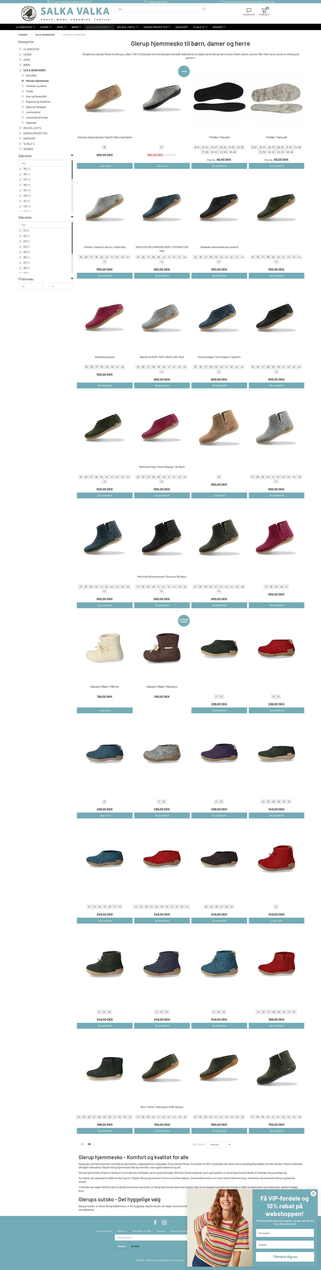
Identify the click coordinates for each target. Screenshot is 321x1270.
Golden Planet (178, 1260)
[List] (89, 1144)
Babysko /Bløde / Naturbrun (162, 686)
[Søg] (204, 9)
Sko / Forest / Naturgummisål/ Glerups (162, 1106)
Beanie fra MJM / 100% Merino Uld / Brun (162, 356)
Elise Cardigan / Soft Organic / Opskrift (219, 356)
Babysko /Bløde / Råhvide (104, 686)
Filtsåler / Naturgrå (276, 137)
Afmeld (135, 1246)
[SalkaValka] (65, 13)
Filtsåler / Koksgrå (219, 137)
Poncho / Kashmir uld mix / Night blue (105, 247)
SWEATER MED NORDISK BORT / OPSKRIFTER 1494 (162, 248)
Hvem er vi (122, 1231)
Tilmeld (121, 1246)
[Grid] (82, 1144)
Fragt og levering (103, 1231)
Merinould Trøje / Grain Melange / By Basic (162, 466)
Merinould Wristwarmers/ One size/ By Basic (162, 576)
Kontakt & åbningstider (181, 1231)
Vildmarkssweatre (105, 356)
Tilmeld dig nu (285, 1256)
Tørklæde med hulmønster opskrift (219, 247)
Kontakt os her (249, 14)
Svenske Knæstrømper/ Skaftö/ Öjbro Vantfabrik (105, 137)
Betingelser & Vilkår (141, 1231)
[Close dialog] (313, 1193)
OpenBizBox (163, 1260)
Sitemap (161, 1231)
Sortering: (199, 1144)
